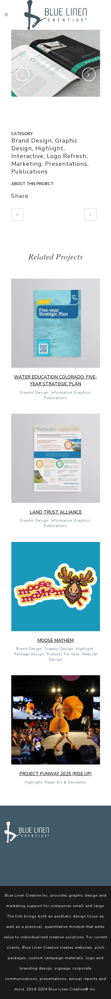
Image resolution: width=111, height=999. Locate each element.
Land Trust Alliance (56, 512)
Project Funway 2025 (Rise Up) (55, 774)
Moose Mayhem (55, 640)
